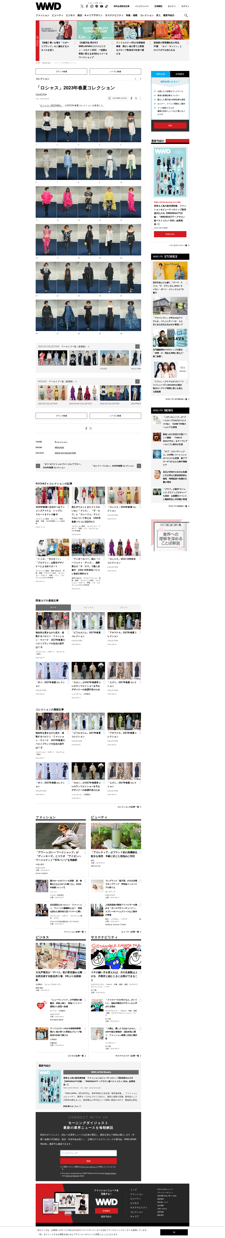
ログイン (185, 6)
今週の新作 (40, 864)
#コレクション (61, 442)
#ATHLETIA (95, 866)
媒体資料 (160, 1215)
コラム (56, 918)
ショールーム (77, 694)
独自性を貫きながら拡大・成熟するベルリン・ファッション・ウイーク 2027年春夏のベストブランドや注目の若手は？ (50, 639)
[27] (67, 315)
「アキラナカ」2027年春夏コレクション (122, 634)
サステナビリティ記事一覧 (127, 1056)
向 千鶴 (93, 990)
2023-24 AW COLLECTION (80, 403)
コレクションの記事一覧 (128, 807)
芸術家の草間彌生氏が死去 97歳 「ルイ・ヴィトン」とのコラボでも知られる (168, 46)
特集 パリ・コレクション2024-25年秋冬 (86, 584)
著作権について (163, 1202)
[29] (109, 315)
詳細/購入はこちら (71, 1106)
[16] (46, 240)
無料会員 (160, 74)
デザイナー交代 (50, 573)
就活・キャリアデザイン (90, 15)
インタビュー (110, 1043)
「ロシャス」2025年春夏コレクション (122, 509)
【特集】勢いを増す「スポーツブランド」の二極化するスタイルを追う (55, 46)
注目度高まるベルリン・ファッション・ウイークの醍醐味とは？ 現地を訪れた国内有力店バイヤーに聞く (66, 908)
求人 (158, 15)
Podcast (109, 984)
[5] (130, 126)
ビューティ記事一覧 (130, 932)
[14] (109, 202)
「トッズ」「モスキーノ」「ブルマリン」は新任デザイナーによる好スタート (50, 563)
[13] (88, 202)
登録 (170, 125)
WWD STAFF (40, 868)
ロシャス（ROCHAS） (51, 105)
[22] (67, 277)
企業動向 (87, 694)
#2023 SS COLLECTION (65, 453)
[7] (67, 164)
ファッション (42, 15)
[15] (130, 202)
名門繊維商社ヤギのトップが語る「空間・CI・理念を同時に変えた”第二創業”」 (168, 353)
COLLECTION (41, 94)
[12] (67, 202)
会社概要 (160, 1205)
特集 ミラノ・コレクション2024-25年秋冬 (50, 576)
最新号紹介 (169, 15)
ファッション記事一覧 (74, 932)
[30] (130, 315)
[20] (130, 240)
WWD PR (176, 399)
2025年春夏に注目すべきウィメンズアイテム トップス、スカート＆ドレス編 (50, 511)
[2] (67, 126)
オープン (53, 1011)
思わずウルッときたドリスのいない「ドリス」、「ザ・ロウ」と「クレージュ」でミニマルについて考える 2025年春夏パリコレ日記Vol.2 (86, 514)
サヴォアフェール (90, 578)
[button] (186, 15)
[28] (88, 315)
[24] (109, 277)
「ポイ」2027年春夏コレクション (50, 684)
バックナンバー (142, 6)
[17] (67, 240)
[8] (88, 164)
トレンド (54, 519)
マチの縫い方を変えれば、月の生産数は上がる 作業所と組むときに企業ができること (114, 976)
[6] (46, 164)
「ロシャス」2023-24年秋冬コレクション (121, 561)
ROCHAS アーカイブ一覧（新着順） (56, 381)
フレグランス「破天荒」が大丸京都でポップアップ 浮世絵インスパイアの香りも (121, 884)
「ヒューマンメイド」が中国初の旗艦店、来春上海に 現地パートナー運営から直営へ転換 (66, 1003)
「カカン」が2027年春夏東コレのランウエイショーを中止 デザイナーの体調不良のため (87, 686)
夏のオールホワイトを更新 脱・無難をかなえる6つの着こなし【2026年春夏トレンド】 (66, 884)
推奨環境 (160, 1199)
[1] (46, 126)
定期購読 (158, 6)
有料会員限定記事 (121, 6)
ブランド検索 (61, 71)
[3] (88, 126)
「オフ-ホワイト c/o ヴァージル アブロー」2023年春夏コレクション (62, 466)
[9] (109, 164)
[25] (130, 277)
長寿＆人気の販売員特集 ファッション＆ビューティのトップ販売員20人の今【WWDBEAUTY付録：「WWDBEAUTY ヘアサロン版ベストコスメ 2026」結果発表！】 (99, 1081)
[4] (109, 126)
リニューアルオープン (52, 984)
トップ (133, 1189)
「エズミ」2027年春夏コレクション (122, 684)
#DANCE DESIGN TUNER (115, 925)
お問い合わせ (162, 1208)
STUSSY (103, 369)
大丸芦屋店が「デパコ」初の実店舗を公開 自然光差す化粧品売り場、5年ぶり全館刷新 (60, 976)
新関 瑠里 (39, 988)
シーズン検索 (115, 71)
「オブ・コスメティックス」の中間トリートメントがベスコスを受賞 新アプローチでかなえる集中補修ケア (175, 458)
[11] (46, 202)
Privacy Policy (110, 1173)
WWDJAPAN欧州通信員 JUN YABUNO (64, 922)
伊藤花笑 (53, 1043)
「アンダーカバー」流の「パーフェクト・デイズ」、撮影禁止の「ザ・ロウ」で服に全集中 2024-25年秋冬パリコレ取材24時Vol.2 (86, 566)
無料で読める (56, 571)
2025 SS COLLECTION (47, 403)
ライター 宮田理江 (57, 895)
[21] (46, 277)
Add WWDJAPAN (119, 98)
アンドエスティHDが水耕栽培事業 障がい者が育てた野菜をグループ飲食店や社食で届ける (66, 1031)
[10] (130, 164)
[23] (88, 277)
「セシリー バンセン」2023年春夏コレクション (113, 466)
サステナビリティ (114, 15)
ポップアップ (110, 892)
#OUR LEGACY (42, 873)
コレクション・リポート (45, 652)
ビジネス (70, 15)
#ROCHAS (59, 447)
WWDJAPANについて (165, 1189)
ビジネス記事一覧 (76, 1056)
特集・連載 (131, 15)
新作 (92, 861)
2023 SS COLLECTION (109, 403)
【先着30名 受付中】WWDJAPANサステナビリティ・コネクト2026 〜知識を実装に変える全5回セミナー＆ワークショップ (93, 50)
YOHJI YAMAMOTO (139, 369)
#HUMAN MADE (57, 1020)
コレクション (147, 15)
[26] (46, 315)
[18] (88, 240)
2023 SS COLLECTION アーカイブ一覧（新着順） (62, 346)
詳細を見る (170, 234)
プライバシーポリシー (88, 1167)
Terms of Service (72, 1176)
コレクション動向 (42, 519)
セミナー (172, 6)
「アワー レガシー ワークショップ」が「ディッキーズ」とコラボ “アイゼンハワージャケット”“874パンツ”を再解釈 (58, 856)
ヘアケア (124, 919)
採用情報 (160, 1212)
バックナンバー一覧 (178, 245)
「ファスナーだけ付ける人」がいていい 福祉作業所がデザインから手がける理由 (121, 1003)
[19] (109, 240)
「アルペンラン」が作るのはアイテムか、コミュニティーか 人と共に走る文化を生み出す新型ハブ (168, 321)
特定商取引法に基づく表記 (166, 1196)
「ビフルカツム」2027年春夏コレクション (86, 634)
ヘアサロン (115, 919)
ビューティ (57, 15)
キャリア (134, 1216)
